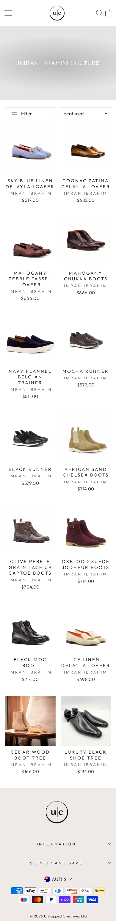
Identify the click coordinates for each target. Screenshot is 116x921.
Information (56, 844)
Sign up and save (56, 863)
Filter (26, 113)
